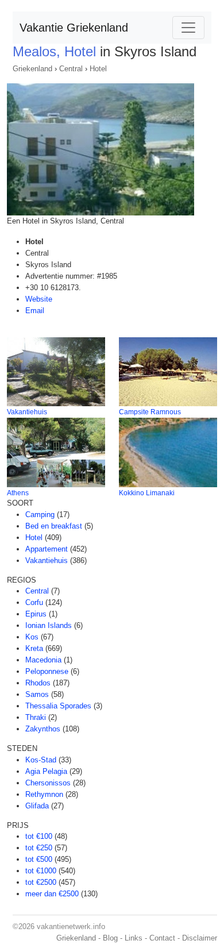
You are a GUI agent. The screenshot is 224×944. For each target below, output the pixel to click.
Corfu (34, 602)
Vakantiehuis (27, 412)
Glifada (37, 806)
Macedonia (43, 660)
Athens (18, 493)
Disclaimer (199, 938)
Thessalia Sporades (58, 706)
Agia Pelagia (46, 771)
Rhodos (38, 683)
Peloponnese (46, 671)
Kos (31, 637)
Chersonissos (48, 783)
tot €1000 (40, 870)
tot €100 (38, 836)
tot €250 (38, 847)
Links (133, 938)
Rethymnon (44, 794)
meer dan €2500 (52, 893)
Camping (40, 514)
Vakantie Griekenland (74, 27)
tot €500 (38, 859)
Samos (37, 694)
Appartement (46, 549)
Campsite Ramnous (150, 412)
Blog (110, 938)
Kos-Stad (40, 760)
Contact (162, 938)
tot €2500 (40, 882)
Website (38, 299)
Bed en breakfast (53, 526)
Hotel (98, 68)
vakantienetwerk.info (71, 926)
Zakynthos (42, 729)
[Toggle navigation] (188, 27)
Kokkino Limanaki (147, 493)
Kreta (34, 648)
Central (71, 68)
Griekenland (32, 68)
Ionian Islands (48, 625)
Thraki (35, 717)
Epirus (36, 614)
